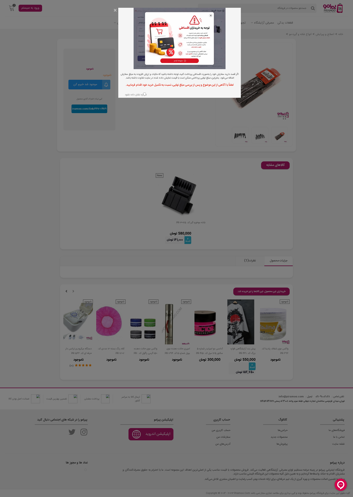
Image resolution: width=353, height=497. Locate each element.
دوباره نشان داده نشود (135, 95)
